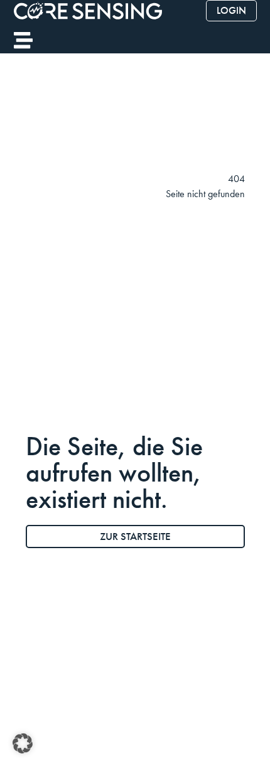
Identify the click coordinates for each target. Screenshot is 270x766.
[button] (22, 743)
